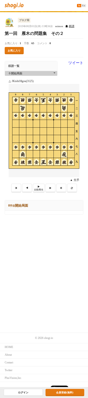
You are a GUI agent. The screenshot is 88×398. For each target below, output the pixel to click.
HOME (9, 347)
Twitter (8, 370)
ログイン (23, 392)
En (83, 5)
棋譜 (71, 26)
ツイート (75, 63)
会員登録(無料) (64, 392)
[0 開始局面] (31, 73)
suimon (59, 26)
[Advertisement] (44, 261)
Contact (9, 362)
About (8, 354)
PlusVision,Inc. (13, 378)
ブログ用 (24, 20)
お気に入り (14, 50)
